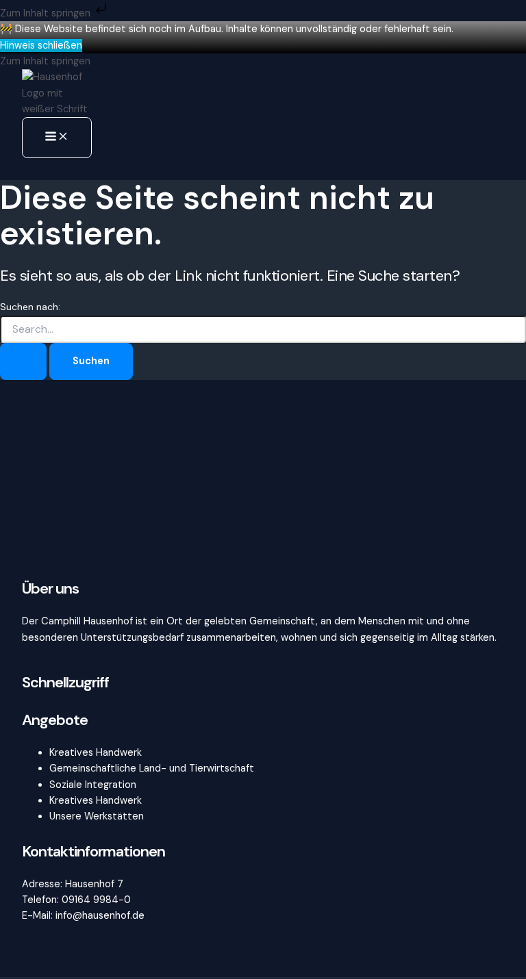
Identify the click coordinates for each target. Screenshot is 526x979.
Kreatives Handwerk (95, 752)
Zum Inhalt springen (46, 13)
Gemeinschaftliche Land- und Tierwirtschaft (151, 768)
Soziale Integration (92, 784)
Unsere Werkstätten (96, 816)
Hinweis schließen (41, 45)
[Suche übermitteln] (23, 362)
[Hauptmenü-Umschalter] (57, 137)
